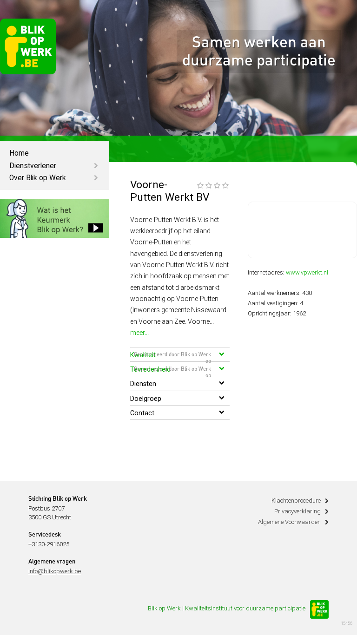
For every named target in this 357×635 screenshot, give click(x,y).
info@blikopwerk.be (54, 571)
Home (19, 153)
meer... (139, 332)
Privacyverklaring (297, 511)
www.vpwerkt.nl (307, 272)
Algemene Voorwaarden (289, 521)
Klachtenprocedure (296, 500)
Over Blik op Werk (37, 178)
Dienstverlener (32, 166)
